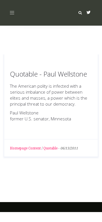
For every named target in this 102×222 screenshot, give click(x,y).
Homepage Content (25, 148)
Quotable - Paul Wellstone (48, 74)
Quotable (50, 148)
